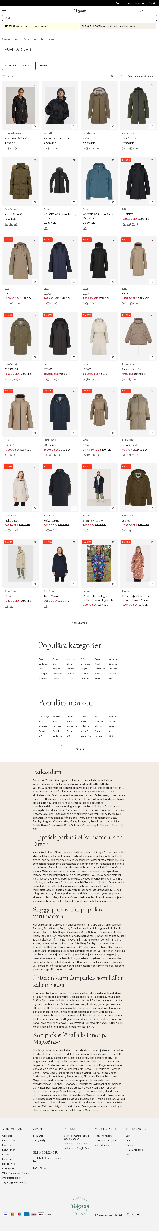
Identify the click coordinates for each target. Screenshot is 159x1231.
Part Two (86, 515)
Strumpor (43, 674)
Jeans (97, 674)
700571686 (11, 369)
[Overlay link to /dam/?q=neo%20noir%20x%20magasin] (118, 26)
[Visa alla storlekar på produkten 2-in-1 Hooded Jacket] (11, 148)
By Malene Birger (47, 731)
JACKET (127, 214)
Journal (128, 3)
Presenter (153, 3)
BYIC (97, 717)
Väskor (56, 678)
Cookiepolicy (9, 1169)
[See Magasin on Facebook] (133, 1214)
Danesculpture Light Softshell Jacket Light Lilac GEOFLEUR (98, 600)
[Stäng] (128, 631)
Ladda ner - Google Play (76, 1148)
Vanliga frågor (40, 1141)
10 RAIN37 (129, 138)
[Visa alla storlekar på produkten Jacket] (91, 148)
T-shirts (84, 674)
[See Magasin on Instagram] (128, 1214)
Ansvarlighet (140, 3)
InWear (112, 721)
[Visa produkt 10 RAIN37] (138, 105)
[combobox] (79, 18)
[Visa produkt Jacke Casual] (138, 411)
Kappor (56, 669)
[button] (141, 11)
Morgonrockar (116, 659)
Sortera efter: (118, 76)
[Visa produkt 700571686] (20, 336)
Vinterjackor (73, 659)
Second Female (74, 721)
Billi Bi (55, 721)
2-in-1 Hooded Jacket (17, 138)
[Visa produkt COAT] (60, 260)
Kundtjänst (8, 1159)
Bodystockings (46, 678)
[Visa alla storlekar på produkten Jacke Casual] (130, 455)
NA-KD (42, 721)
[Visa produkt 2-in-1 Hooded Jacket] (20, 105)
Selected (113, 731)
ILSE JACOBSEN (129, 133)
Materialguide (102, 1145)
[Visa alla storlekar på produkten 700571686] (13, 379)
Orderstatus (8, 1141)
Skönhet (130, 1145)
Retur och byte (10, 1150)
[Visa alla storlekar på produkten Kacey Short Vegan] (11, 224)
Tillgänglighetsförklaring (14, 1183)
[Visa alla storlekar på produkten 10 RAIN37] (130, 148)
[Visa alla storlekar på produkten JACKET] (130, 224)
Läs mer (38, 1168)
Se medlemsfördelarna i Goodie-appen (76, 1137)
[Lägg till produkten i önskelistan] (35, 84)
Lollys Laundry (87, 726)
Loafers (112, 674)
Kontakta (7, 1155)
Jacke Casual (129, 445)
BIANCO (85, 721)
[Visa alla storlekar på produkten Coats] (9, 606)
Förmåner (38, 1136)
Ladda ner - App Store (75, 1144)
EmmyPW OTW (93, 520)
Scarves (43, 669)
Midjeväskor (114, 669)
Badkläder (57, 674)
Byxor (41, 659)
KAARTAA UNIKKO (57, 138)
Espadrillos (100, 669)
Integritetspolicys (11, 1178)
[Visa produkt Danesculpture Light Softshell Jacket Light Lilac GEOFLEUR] (99, 563)
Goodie (119, 3)
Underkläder (87, 664)
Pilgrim (70, 717)
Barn (128, 1155)
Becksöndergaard (117, 717)
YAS (68, 736)
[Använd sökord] (6, 18)
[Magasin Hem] (79, 11)
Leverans (6, 1145)
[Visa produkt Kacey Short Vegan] (20, 181)
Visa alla (79, 749)
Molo (83, 717)
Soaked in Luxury (103, 721)
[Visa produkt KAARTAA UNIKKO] (60, 105)
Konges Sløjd (101, 731)
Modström (72, 726)
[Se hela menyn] (4, 10)
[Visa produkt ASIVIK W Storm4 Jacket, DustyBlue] (99, 181)
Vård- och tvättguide (105, 1141)
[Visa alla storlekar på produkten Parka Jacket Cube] (129, 379)
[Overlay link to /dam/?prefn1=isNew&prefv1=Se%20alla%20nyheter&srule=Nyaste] (41, 26)
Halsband (71, 669)
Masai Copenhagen (90, 731)
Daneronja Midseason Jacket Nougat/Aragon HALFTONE (136, 600)
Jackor (70, 678)
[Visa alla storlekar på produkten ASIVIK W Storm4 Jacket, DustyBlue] (85, 228)
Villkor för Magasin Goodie (15, 1173)
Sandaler (85, 678)
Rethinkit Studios (129, 364)
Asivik (46, 209)
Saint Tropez (59, 731)
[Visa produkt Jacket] (99, 105)
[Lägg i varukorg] (35, 126)
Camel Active (89, 133)
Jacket (86, 138)
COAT (48, 294)
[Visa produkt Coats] (20, 563)
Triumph (70, 731)
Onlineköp (7, 1136)
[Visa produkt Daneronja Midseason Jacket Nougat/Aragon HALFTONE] (138, 563)
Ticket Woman (11, 209)
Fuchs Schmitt (11, 364)
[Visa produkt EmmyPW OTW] (99, 487)
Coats (8, 596)
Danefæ (86, 591)
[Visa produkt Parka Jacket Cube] (138, 336)
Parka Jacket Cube (133, 369)
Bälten (97, 678)
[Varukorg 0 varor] (155, 10)
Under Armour (59, 736)
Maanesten (44, 726)
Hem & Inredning (134, 1150)
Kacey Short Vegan (16, 214)
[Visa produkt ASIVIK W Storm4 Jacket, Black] (60, 181)
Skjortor (71, 674)
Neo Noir (57, 717)
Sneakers (99, 664)
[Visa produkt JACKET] (138, 181)
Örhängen (113, 664)
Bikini (69, 664)
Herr (128, 1141)
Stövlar (84, 659)
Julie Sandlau (101, 726)
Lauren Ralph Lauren (13, 133)
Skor (55, 664)
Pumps (56, 659)
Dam (128, 1136)
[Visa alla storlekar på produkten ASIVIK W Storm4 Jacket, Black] (46, 228)
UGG (111, 736)
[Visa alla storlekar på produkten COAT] (52, 303)
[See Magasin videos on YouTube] (138, 1214)
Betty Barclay (128, 440)
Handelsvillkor (9, 1164)
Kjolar (97, 659)
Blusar (111, 678)
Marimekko (48, 133)
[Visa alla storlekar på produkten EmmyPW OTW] (85, 530)
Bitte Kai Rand (115, 726)
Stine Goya (44, 717)
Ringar (84, 669)
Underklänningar (47, 664)
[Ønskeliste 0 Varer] (148, 10)
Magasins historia (104, 1136)
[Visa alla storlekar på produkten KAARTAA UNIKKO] (51, 148)
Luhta (124, 209)
